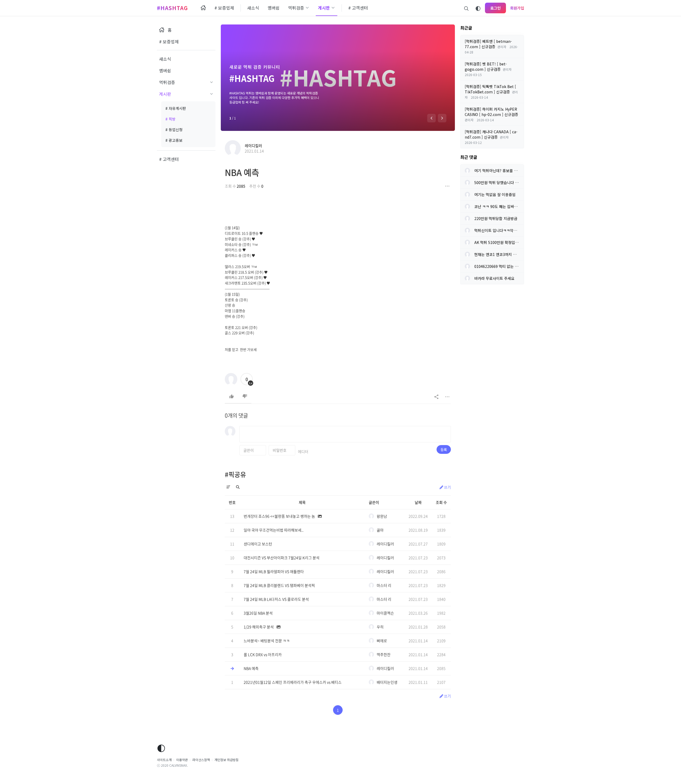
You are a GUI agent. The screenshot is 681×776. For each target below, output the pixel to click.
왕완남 (382, 516)
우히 (380, 626)
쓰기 (447, 487)
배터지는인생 (387, 682)
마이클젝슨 (385, 613)
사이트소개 (164, 759)
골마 (380, 530)
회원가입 (517, 8)
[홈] (203, 8)
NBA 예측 (242, 172)
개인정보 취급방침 (226, 759)
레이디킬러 (253, 145)
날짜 (418, 502)
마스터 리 (384, 585)
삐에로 (382, 640)
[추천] (231, 396)
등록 (444, 449)
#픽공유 (235, 474)
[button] (431, 118)
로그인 (495, 8)
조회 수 (441, 502)
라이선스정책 (201, 759)
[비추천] (244, 396)
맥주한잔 (384, 654)
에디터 (303, 451)
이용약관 (182, 759)
